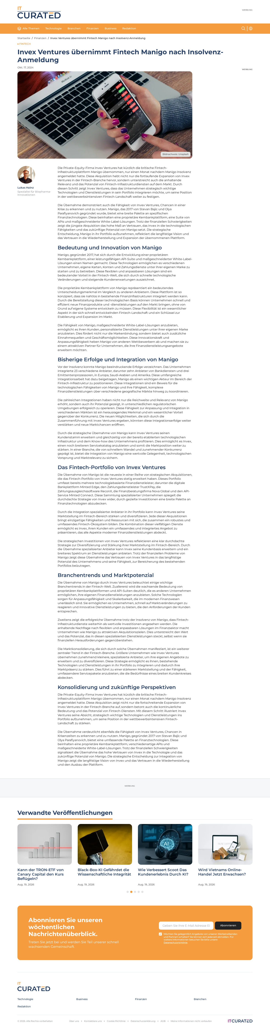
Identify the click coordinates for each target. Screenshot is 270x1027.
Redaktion (129, 28)
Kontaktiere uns (93, 1021)
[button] (128, 892)
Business (110, 28)
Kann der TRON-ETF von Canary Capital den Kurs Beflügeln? (40, 874)
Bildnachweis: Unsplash (176, 154)
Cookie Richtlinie (116, 1021)
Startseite (23, 38)
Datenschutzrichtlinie (175, 942)
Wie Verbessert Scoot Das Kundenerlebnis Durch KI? (163, 872)
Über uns (74, 1021)
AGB (163, 1021)
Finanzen (93, 28)
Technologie (53, 28)
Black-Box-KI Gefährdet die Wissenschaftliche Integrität (104, 872)
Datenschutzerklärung (143, 1021)
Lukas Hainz (25, 187)
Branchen (74, 28)
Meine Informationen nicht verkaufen (191, 1021)
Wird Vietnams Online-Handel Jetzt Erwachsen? (222, 872)
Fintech (25, 43)
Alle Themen (31, 28)
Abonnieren (228, 925)
